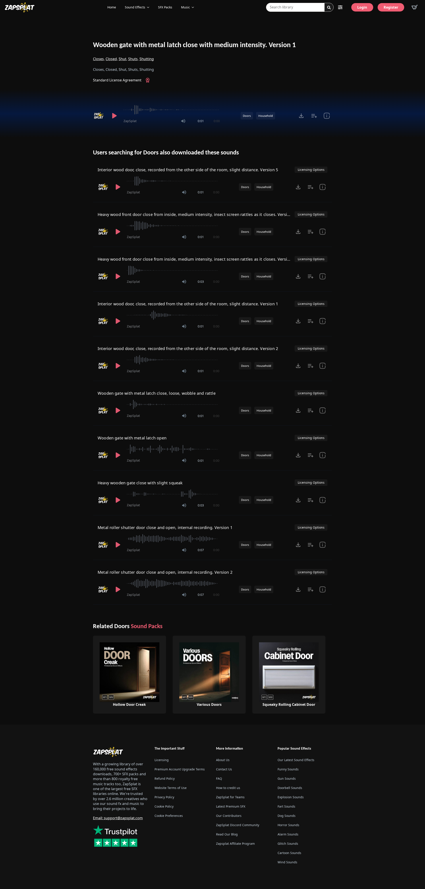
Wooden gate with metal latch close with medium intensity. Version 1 (194, 45)
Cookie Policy (164, 806)
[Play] (114, 115)
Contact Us (224, 769)
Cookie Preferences (169, 816)
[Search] (329, 7)
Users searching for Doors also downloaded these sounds (166, 153)
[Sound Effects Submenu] (149, 7)
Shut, (123, 58)
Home (111, 7)
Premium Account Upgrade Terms (180, 769)
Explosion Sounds (291, 797)
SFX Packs (165, 7)
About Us (223, 760)
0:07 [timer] (201, 550)
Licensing (162, 760)
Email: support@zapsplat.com (118, 818)
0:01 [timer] (201, 121)
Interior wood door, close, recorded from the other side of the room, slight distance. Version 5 (188, 169)
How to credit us (228, 788)
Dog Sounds (287, 816)
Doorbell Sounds (290, 788)
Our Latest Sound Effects (296, 760)
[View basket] (415, 7)
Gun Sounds (287, 778)
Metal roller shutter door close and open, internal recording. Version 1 (165, 527)
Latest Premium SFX (230, 806)
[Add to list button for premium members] (314, 115)
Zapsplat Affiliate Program (235, 843)
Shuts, (133, 58)
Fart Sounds (286, 806)
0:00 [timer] (217, 121)
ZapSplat (130, 121)
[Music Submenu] (194, 7)
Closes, (99, 58)
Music (185, 7)
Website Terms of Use (171, 788)
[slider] (172, 109)
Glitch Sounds (288, 843)
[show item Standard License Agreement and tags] (326, 115)
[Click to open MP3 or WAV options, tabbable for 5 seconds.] (301, 115)
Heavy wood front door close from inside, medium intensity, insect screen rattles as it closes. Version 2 (197, 259)
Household (265, 116)
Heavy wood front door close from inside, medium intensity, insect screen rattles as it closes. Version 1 (197, 214)
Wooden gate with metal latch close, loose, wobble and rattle (157, 393)
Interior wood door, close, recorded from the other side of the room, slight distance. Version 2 (188, 348)
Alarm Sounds (288, 834)
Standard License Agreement (117, 80)
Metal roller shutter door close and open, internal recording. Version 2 (165, 572)
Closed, (112, 58)
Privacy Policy (164, 797)
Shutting (146, 58)
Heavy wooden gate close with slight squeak (140, 482)
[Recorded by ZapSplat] (99, 115)
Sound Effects (135, 7)
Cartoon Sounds (289, 853)
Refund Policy (165, 778)
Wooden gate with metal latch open (132, 438)
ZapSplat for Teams (230, 797)
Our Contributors (228, 816)
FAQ (219, 778)
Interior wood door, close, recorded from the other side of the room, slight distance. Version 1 (188, 303)
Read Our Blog (227, 834)
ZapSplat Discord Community (237, 825)
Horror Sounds (288, 825)
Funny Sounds (288, 769)
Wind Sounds (287, 862)
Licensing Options (311, 169)
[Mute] (183, 121)
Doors (247, 116)
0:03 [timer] (201, 281)
